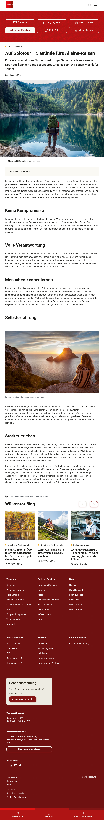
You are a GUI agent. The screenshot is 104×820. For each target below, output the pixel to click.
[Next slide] (94, 504)
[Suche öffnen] (90, 5)
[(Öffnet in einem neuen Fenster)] (7, 765)
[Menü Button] (96, 5)
